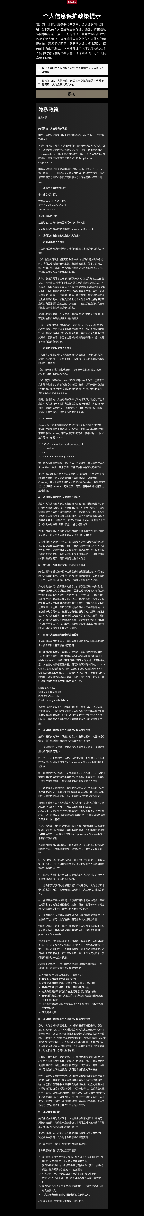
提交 (72, 94)
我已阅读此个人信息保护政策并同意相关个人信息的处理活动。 (73, 70)
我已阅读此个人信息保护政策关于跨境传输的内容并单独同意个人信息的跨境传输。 (73, 82)
